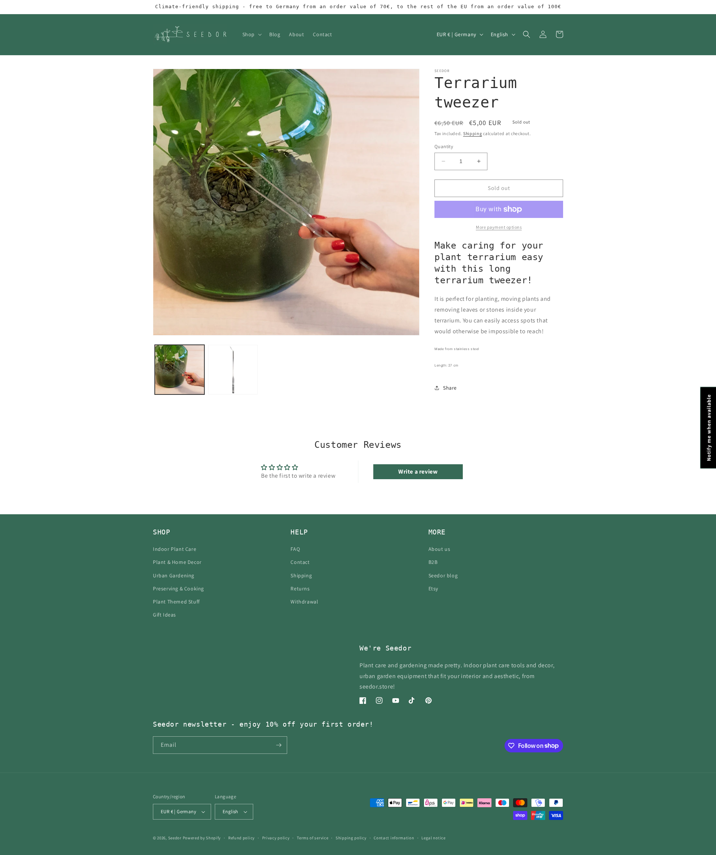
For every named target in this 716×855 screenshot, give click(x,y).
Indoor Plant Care (174, 549)
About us (439, 549)
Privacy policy (276, 837)
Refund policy (241, 837)
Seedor (175, 837)
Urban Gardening (173, 575)
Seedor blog (443, 575)
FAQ (295, 549)
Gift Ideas (164, 614)
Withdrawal (304, 601)
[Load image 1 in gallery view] (179, 369)
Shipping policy (351, 837)
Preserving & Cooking (178, 588)
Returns (300, 588)
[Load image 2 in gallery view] (233, 369)
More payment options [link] (499, 227)
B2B (433, 562)
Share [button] (450, 387)
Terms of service (312, 837)
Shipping (472, 133)
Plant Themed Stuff (176, 601)
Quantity (443, 146)
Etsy (433, 588)
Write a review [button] (417, 471)
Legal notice (433, 837)
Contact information (394, 837)
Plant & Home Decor (177, 562)
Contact (300, 562)
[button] (251, 34)
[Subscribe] (278, 745)
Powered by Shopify (202, 837)
